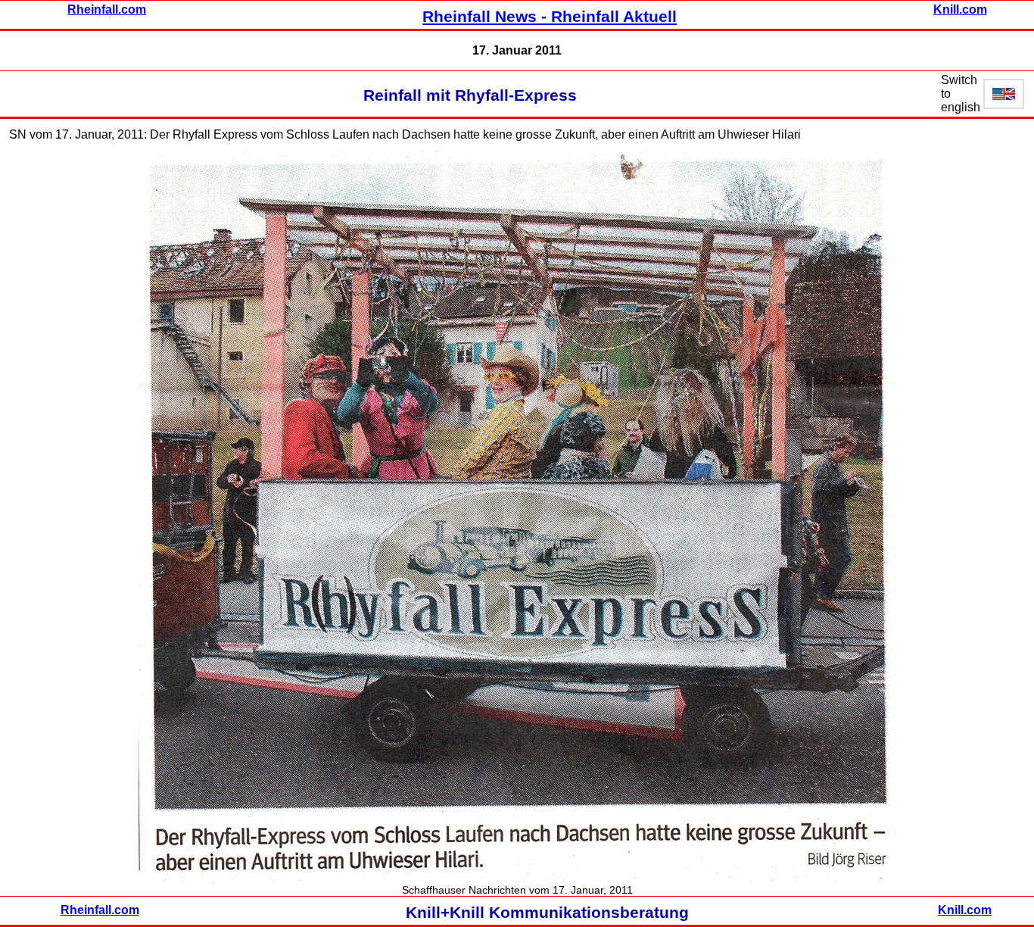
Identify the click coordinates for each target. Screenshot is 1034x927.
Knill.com (960, 9)
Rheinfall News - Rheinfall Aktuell (549, 17)
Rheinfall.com (106, 9)
